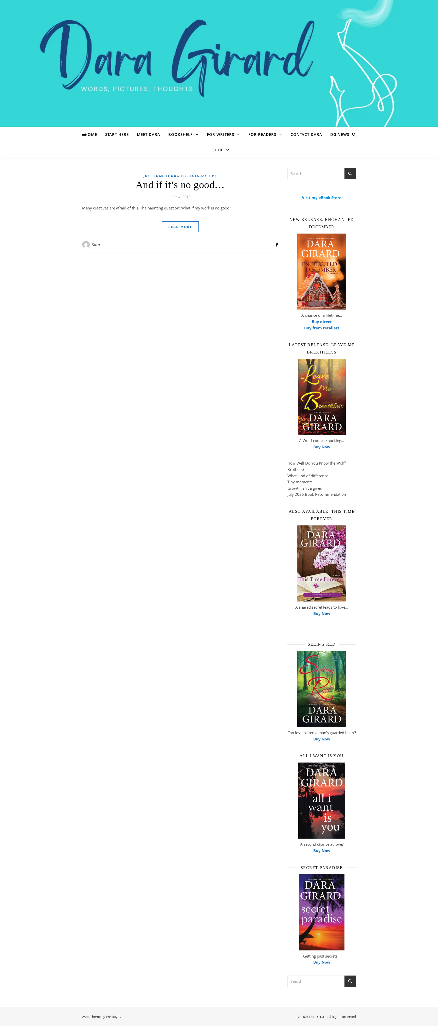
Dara (96, 244)
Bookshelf (180, 134)
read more (180, 226)
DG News (339, 134)
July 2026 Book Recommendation (316, 494)
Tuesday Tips (203, 176)
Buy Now (321, 446)
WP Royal (113, 1016)
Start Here (117, 134)
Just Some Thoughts (165, 176)
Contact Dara (306, 134)
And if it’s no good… (180, 184)
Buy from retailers (321, 327)
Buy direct (322, 321)
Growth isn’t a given (304, 488)
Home (91, 134)
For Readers (262, 134)
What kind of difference (307, 475)
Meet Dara (148, 134)
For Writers (220, 134)
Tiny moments (300, 481)
